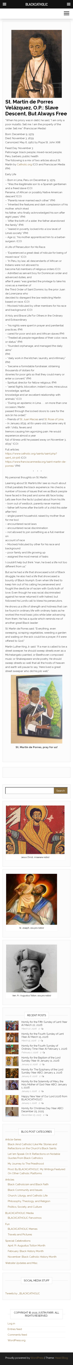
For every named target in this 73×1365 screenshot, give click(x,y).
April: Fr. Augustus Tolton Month (26, 1245)
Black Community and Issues (25, 1190)
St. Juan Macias (29, 419)
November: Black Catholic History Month (32, 1256)
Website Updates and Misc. (21, 1263)
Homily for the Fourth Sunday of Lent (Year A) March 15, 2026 (42, 1035)
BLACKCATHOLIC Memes (22, 1228)
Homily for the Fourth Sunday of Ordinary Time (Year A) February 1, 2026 (44, 1047)
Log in (11, 1323)
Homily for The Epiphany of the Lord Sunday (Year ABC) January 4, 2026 (42, 1071)
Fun (7, 1224)
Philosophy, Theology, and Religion (29, 1201)
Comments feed (17, 1334)
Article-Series (13, 1139)
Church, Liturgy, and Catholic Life (28, 1195)
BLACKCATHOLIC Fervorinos (24, 1217)
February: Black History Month (26, 1251)
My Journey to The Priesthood (26, 1163)
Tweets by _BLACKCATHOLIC (22, 1293)
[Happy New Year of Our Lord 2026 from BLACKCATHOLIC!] (12, 1099)
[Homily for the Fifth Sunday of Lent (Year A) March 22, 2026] (12, 1025)
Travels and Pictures (20, 1234)
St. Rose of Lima (53, 419)
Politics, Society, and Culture (25, 1206)
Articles (9, 1179)
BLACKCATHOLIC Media (19, 1213)
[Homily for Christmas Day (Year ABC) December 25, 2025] (12, 1111)
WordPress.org (16, 1340)
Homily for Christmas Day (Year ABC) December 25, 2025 (42, 1110)
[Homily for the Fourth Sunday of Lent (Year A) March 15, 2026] (12, 1037)
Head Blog (61, 1357)
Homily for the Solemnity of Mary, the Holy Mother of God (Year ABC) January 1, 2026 (44, 1084)
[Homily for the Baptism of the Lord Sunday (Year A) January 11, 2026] (12, 1061)
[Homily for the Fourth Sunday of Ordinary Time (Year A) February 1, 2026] (12, 1049)
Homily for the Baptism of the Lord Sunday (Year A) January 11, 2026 (40, 1059)
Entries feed (15, 1329)
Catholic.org (24, 164)
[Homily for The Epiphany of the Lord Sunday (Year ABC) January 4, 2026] (12, 1072)
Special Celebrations (17, 1240)
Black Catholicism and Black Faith (28, 1184)
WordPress (37, 1357)
